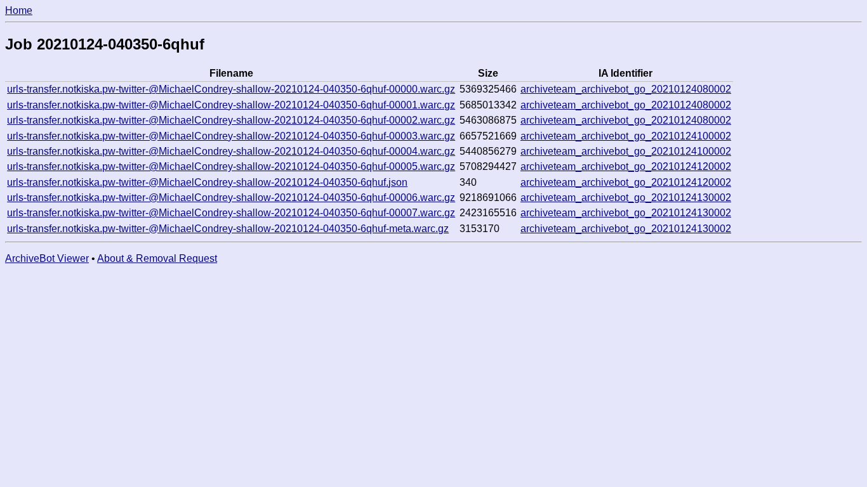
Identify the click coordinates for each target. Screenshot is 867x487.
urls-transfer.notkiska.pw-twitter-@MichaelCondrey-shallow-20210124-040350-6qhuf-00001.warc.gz (231, 105)
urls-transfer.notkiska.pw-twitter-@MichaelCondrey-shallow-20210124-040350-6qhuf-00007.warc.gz (231, 212)
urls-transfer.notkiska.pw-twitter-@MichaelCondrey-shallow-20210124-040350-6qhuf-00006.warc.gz (231, 197)
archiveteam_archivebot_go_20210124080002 (625, 89)
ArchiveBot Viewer (47, 258)
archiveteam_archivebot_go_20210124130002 (625, 197)
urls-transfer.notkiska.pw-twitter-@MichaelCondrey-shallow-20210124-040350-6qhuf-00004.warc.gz (231, 151)
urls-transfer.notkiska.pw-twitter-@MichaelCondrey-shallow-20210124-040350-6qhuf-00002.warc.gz (231, 120)
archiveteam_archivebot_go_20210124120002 (625, 166)
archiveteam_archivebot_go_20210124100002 (625, 136)
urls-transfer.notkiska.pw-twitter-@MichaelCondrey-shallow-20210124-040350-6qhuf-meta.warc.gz (228, 228)
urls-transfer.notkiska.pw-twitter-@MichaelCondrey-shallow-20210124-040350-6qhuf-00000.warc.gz (231, 89)
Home (18, 10)
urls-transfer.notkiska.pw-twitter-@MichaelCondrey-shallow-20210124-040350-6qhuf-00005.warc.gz (231, 166)
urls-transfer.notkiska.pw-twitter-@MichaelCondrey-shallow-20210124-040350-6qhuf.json (207, 182)
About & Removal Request (157, 258)
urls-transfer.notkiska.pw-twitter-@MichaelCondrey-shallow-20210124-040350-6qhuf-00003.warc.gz (231, 136)
